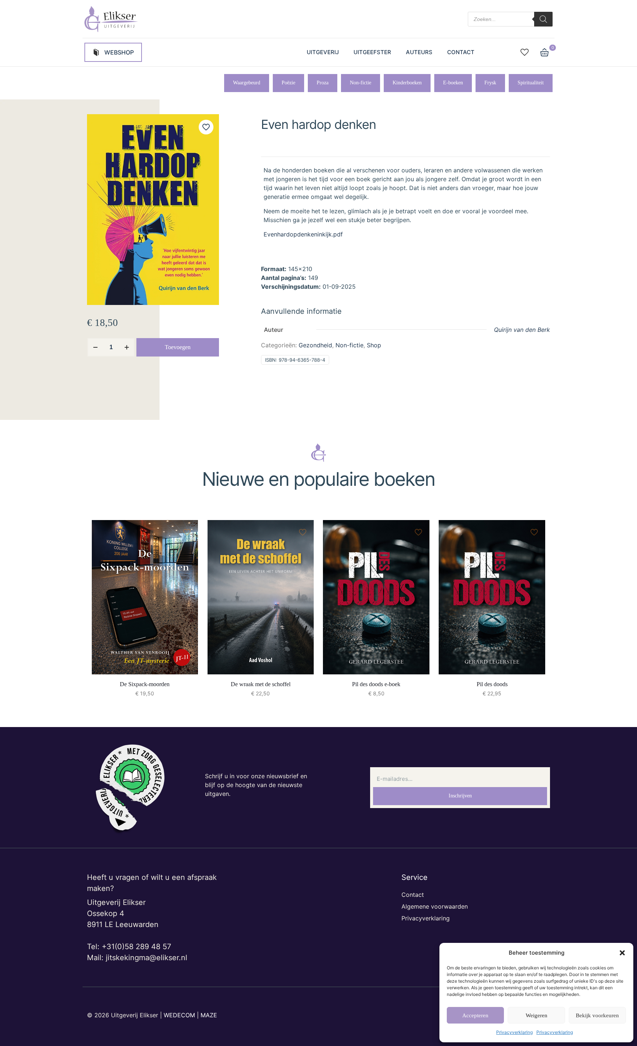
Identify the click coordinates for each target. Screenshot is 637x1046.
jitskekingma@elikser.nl (146, 957)
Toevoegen (178, 347)
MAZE (209, 1015)
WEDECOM (179, 1015)
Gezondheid (315, 345)
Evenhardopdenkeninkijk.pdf (303, 234)
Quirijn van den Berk (522, 329)
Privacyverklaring (514, 1032)
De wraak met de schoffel (260, 684)
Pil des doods (492, 684)
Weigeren (536, 1015)
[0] (544, 52)
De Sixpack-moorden (145, 684)
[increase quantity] (126, 347)
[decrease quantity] (95, 347)
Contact (412, 894)
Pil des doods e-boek (376, 684)
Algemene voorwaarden (434, 906)
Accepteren (475, 1015)
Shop (374, 345)
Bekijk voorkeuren (597, 1015)
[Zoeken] (543, 19)
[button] (622, 953)
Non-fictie (349, 345)
